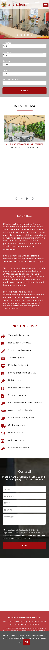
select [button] (45, 46)
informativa (10, 536)
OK (26, 642)
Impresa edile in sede (19, 447)
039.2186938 (35, 479)
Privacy (15, 630)
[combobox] (23, 46)
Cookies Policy (24, 630)
